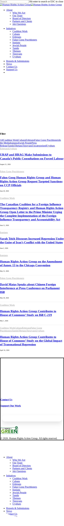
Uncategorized (39, 145)
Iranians (14, 143)
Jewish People (25, 143)
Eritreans (30, 140)
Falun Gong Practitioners (46, 140)
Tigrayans (27, 145)
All (1, 140)
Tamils (11, 145)
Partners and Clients (22, 468)
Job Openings (19, 471)
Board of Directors (21, 465)
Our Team (17, 462)
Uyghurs (50, 145)
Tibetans (18, 145)
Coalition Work (10, 140)
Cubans (22, 140)
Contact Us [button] (6, 399)
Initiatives (11, 475)
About (9, 457)
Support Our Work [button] (10, 405)
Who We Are (18, 460)
